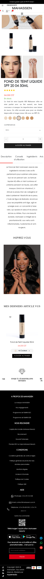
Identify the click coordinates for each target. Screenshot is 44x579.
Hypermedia (12, 575)
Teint (15, 25)
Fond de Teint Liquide (23, 28)
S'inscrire (22, 557)
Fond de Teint (25, 25)
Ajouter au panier (23, 145)
